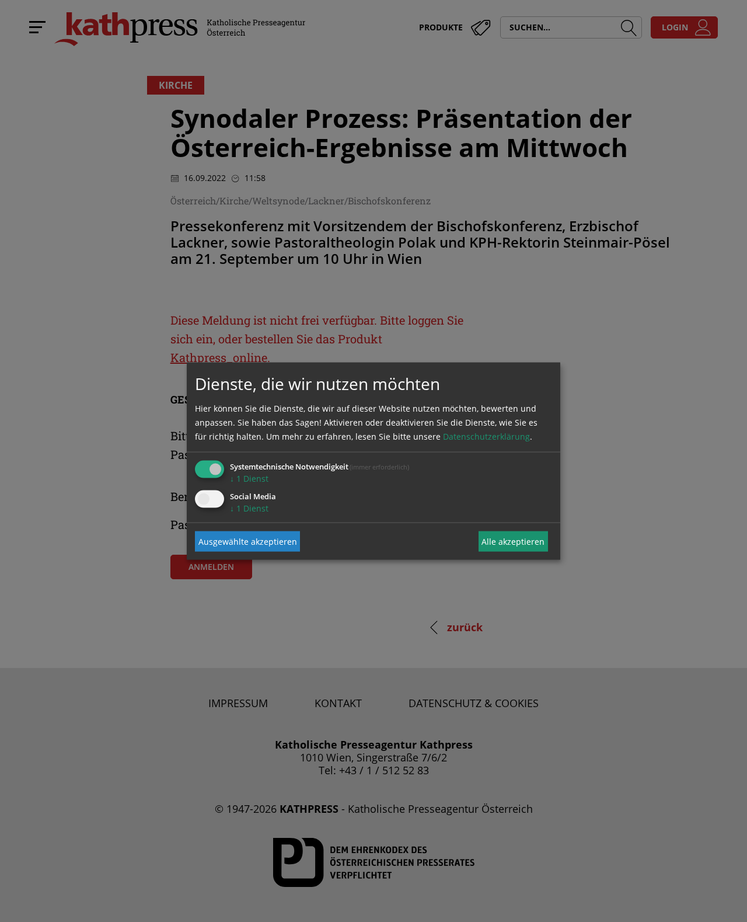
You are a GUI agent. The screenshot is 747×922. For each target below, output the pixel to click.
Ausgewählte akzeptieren (247, 541)
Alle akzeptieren (512, 541)
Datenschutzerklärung (486, 436)
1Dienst (249, 478)
